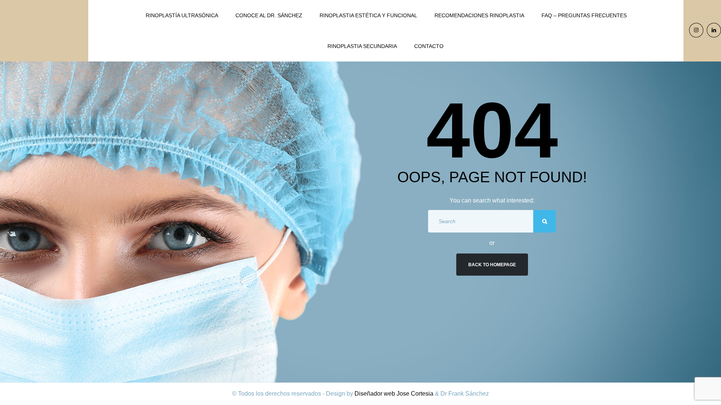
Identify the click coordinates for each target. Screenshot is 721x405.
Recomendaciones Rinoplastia (479, 15)
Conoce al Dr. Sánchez (268, 15)
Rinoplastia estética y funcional (368, 15)
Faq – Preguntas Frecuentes (584, 15)
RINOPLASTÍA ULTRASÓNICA (182, 15)
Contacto (428, 46)
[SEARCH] (544, 221)
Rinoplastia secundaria (362, 46)
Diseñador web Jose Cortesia (393, 393)
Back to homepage (492, 264)
